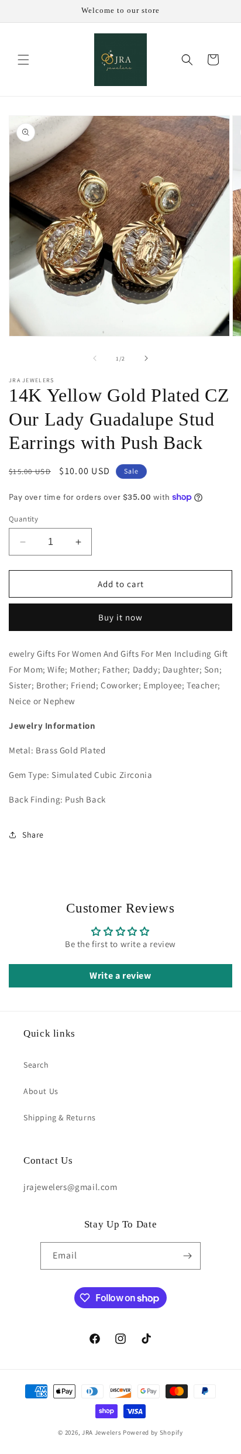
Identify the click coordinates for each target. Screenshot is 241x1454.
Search (36, 1064)
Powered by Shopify (153, 1432)
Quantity (23, 519)
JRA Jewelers (101, 1432)
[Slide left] (95, 358)
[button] (23, 60)
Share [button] (33, 834)
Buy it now (120, 617)
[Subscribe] (187, 1256)
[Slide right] (146, 358)
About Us (40, 1091)
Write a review (120, 975)
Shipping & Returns (59, 1117)
